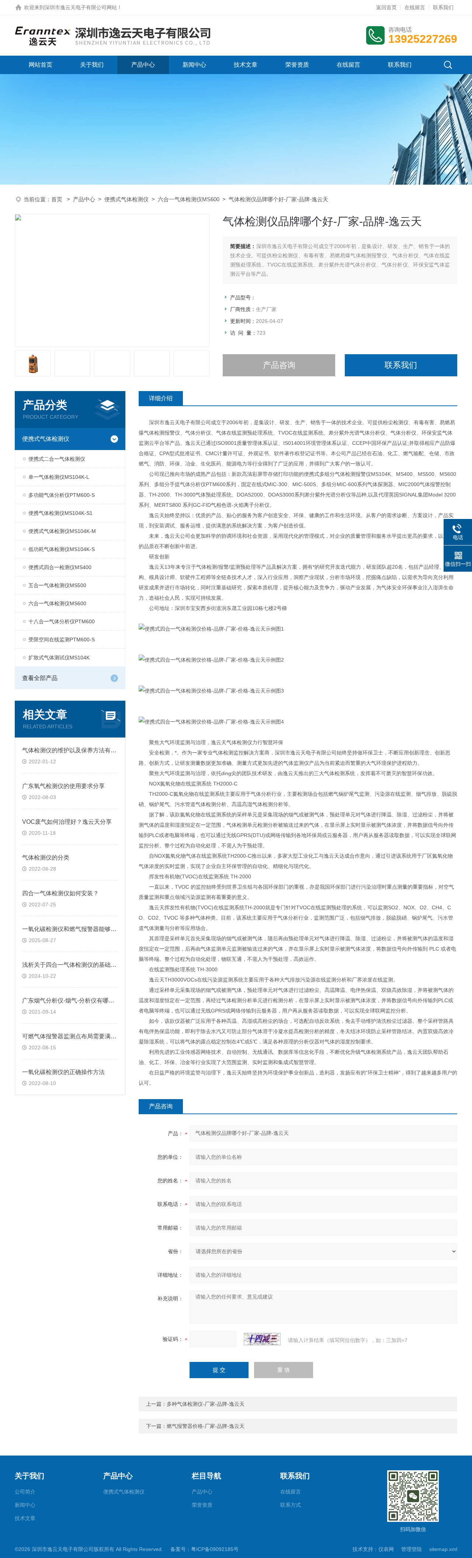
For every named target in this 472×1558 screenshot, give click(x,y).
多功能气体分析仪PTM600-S (61, 495)
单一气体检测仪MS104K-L (58, 477)
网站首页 (40, 65)
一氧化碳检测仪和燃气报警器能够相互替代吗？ (84, 929)
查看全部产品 (40, 678)
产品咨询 (279, 365)
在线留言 (415, 7)
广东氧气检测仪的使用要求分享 (63, 786)
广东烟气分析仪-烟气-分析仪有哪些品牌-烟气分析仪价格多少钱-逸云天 (114, 1000)
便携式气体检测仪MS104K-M (62, 531)
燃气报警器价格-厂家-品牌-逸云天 (205, 1426)
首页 (57, 199)
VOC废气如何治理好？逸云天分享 (67, 822)
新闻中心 (194, 65)
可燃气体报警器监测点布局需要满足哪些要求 (81, 1036)
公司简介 (25, 1492)
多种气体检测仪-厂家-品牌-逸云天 (205, 1404)
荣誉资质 (297, 65)
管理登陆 (411, 1549)
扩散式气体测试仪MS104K (59, 658)
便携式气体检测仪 (126, 199)
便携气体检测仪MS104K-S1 (60, 513)
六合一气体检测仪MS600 (188, 199)
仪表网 (386, 1549)
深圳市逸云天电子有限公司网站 (81, 7)
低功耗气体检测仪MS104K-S (61, 549)
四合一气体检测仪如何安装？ (60, 893)
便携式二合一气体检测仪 (56, 459)
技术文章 (245, 65)
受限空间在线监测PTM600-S (61, 639)
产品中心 (143, 65)
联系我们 (443, 7)
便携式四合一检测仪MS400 (59, 567)
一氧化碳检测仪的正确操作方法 (63, 1072)
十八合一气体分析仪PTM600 (61, 621)
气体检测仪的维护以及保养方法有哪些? (74, 750)
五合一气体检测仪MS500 (57, 585)
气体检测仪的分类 (45, 857)
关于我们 (92, 65)
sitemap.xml (443, 1549)
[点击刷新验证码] (262, 1339)
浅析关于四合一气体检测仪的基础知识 (72, 965)
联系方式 (290, 1505)
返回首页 (386, 7)
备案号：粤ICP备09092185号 (204, 1549)
